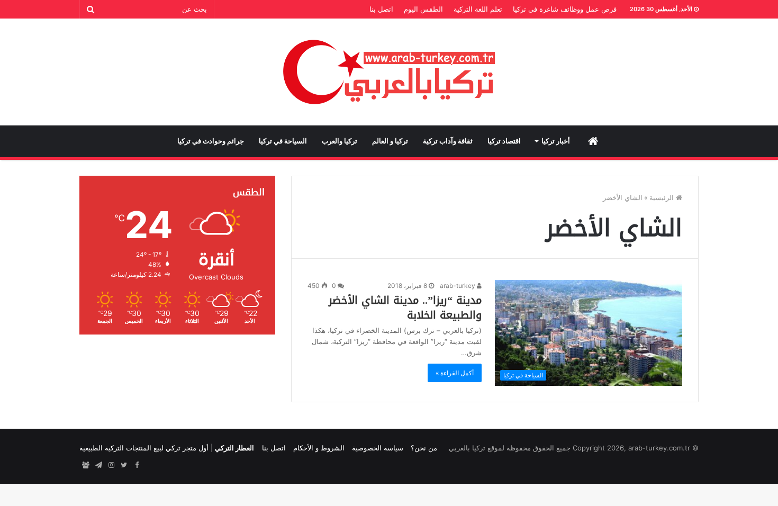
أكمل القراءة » (455, 373)
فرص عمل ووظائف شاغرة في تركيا (565, 9)
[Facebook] (136, 465)
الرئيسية (662, 197)
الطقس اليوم (423, 9)
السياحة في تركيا (283, 141)
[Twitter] (123, 465)
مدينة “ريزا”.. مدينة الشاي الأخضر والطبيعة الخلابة (405, 307)
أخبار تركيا (555, 141)
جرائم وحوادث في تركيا (210, 141)
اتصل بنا (381, 9)
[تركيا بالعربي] (389, 72)
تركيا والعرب (339, 141)
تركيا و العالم (390, 141)
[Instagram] (111, 465)
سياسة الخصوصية (377, 448)
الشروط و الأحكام (319, 448)
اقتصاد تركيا (504, 141)
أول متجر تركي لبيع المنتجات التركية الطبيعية (144, 448)
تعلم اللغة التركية (478, 9)
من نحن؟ (424, 448)
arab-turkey (458, 286)
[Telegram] (98, 465)
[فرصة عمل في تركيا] (85, 465)
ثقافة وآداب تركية (448, 141)
